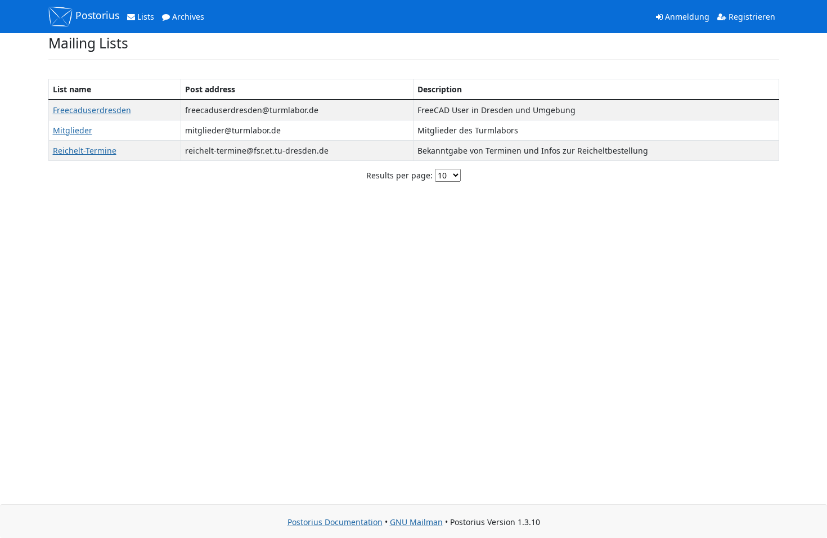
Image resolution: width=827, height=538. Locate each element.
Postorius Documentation (335, 522)
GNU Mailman (416, 522)
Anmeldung (686, 16)
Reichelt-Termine (84, 150)
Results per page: (399, 175)
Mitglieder (72, 130)
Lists (144, 16)
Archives (187, 16)
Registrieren (750, 16)
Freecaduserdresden (92, 110)
